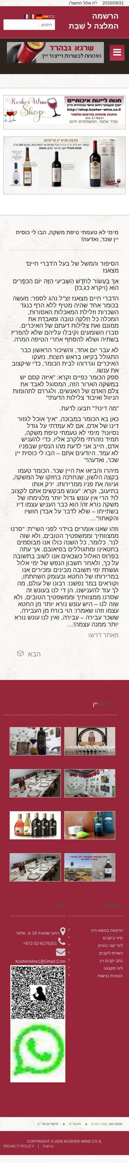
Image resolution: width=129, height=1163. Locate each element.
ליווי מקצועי (113, 968)
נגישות (48, 1146)
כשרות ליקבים (111, 953)
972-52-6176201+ (40, 943)
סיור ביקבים (113, 938)
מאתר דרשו (103, 635)
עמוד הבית (99, 1124)
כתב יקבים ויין (111, 960)
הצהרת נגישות (110, 975)
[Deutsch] (39, 16)
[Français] (27, 16)
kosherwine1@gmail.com (40, 961)
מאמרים (75, 1124)
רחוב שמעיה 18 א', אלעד (37, 933)
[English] (52, 16)
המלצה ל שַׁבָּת (94, 26)
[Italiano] (33, 16)
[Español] (46, 16)
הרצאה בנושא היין (107, 930)
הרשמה (105, 16)
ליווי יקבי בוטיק (110, 945)
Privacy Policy (18, 1146)
